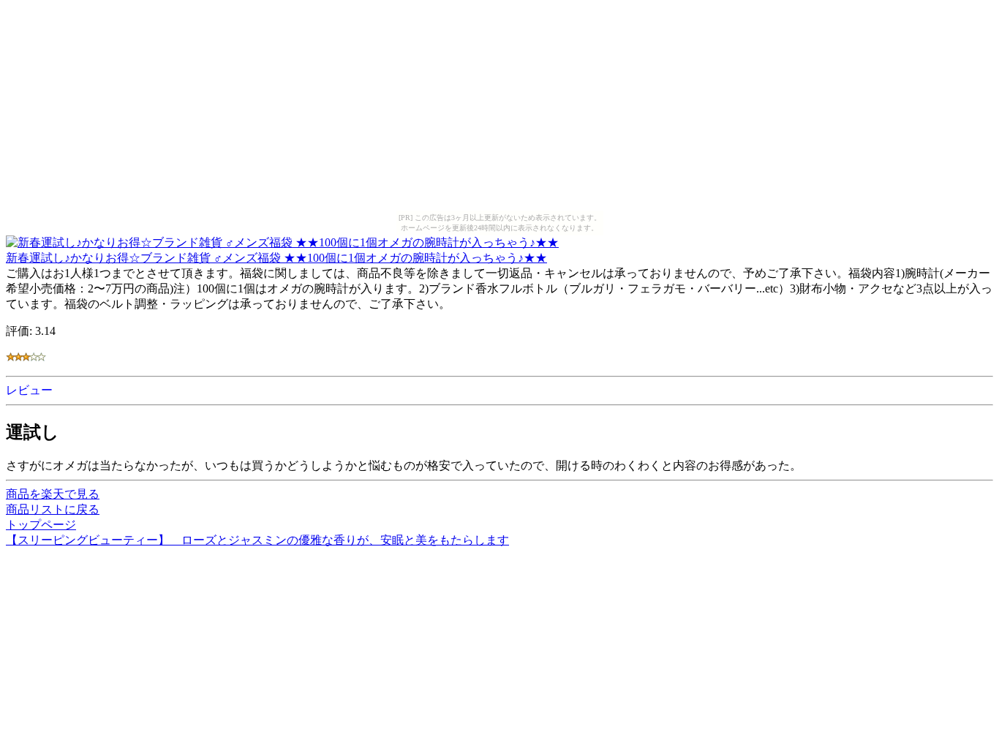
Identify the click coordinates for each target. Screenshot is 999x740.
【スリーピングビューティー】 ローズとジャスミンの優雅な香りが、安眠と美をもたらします (257, 540)
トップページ (41, 524)
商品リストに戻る (52, 509)
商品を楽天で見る (52, 494)
